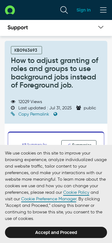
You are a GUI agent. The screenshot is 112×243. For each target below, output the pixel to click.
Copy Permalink (33, 114)
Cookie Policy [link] (76, 192)
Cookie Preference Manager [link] (48, 199)
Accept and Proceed (56, 232)
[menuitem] (64, 10)
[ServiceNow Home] (10, 9)
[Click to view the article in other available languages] (55, 114)
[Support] (17, 28)
